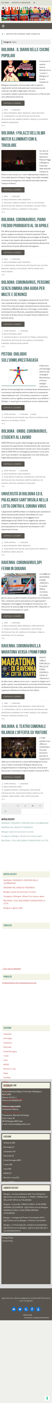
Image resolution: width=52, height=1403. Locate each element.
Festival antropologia (38, 417)
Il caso (6, 1056)
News (20, 113)
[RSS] (26, 1309)
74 (18, 806)
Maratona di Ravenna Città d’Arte (15, 713)
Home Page (27, 1315)
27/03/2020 (24, 331)
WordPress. (45, 1318)
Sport (5, 1095)
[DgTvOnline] (14, 1309)
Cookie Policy (7, 1241)
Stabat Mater (14, 796)
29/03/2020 (16, 110)
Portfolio (7, 1077)
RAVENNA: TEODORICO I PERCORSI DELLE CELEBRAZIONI (24, 823)
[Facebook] (32, 1309)
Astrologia (7, 1038)
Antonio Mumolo (11, 337)
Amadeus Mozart (11, 790)
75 (25, 806)
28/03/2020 (16, 196)
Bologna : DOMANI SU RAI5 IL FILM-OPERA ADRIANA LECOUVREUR (26, 1210)
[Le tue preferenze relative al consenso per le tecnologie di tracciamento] (47, 1398)
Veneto (6, 1103)
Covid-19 (30, 203)
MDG (6, 110)
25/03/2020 (24, 542)
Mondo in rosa (9, 1069)
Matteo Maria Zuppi (36, 268)
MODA (6, 1064)
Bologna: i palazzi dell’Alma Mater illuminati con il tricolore (23, 139)
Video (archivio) (37, 113)
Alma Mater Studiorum (13, 477)
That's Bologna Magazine (13, 1099)
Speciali (6, 1090)
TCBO (22, 796)
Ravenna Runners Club (18, 716)
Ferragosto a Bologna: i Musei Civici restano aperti (21, 836)
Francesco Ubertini (24, 480)
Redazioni (27, 113)
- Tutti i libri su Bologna (11, 969)
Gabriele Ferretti (23, 119)
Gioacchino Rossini (24, 793)
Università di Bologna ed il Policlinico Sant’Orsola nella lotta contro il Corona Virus (24, 499)
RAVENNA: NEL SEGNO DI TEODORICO (17, 827)
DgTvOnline (35, 116)
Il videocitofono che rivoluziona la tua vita (19, 983)
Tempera (36, 1318)
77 (40, 806)
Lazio (5, 1060)
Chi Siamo (5, 3)
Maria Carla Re (17, 552)
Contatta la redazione (21, 3)
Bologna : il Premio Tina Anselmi (33, 1220)
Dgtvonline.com (8, 119)
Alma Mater (9, 549)
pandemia (5, 343)
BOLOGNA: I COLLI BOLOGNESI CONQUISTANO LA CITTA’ (24, 840)
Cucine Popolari (22, 116)
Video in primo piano (12, 1112)
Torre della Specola (9, 209)
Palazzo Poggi (40, 206)
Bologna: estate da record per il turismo (17, 832)
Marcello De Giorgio (39, 119)
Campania (7, 1043)
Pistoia (22, 420)
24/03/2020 (16, 623)
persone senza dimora (19, 343)
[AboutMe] (38, 1309)
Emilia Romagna (10, 113)
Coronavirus (9, 116)
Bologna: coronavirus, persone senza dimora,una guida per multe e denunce (25, 288)
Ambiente (7, 1034)
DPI (17, 632)
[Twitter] (20, 1309)
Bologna (8, 203)
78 (5, 811)
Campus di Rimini (19, 203)
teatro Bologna (32, 796)
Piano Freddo (7, 272)
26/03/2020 (24, 471)
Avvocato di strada (28, 337)
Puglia (5, 1082)
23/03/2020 (24, 784)
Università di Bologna (28, 209)
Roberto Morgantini (9, 122)
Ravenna (4, 716)
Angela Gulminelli (11, 629)
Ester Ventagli (10, 331)
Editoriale (7, 1047)
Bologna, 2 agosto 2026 (12, 908)
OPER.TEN (12, 483)
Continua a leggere (12, 103)
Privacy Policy (7, 1238)
